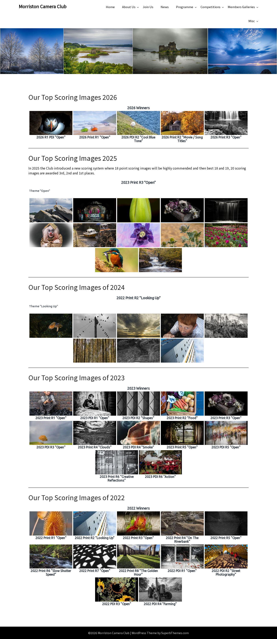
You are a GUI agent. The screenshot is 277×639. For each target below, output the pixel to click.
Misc (251, 21)
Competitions (210, 7)
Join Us (148, 7)
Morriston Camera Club (43, 6)
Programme (184, 7)
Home (110, 7)
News (165, 7)
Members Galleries (241, 7)
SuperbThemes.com (175, 633)
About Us (128, 7)
